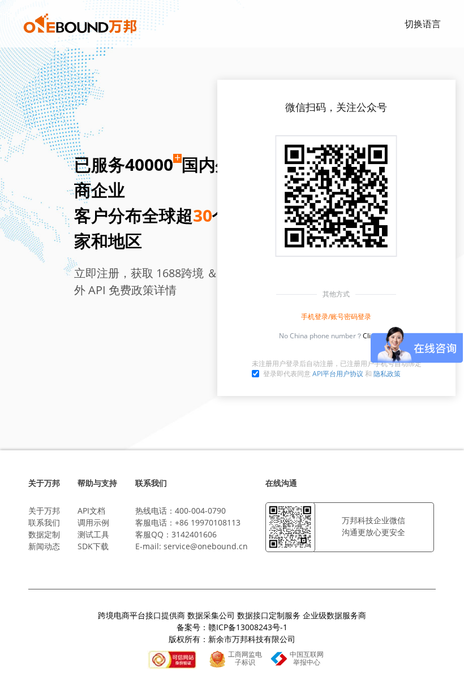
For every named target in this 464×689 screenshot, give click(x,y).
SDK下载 (93, 546)
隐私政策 (387, 373)
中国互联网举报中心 (307, 658)
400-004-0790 (200, 510)
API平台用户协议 (337, 373)
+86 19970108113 (207, 522)
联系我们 (44, 522)
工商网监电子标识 (245, 658)
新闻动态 (44, 546)
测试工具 (93, 534)
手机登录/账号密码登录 (336, 316)
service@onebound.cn (206, 546)
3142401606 (194, 534)
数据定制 (44, 534)
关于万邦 (44, 510)
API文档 (91, 510)
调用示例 (93, 522)
